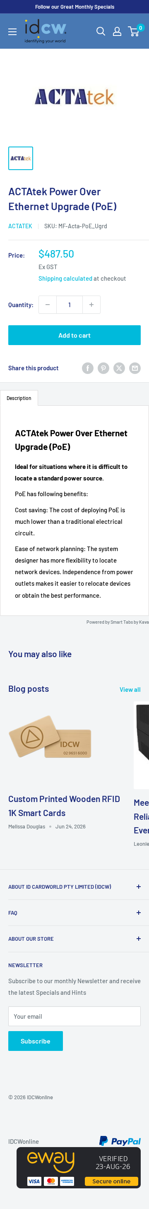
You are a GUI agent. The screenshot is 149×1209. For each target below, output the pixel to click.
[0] (134, 31)
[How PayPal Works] (120, 1141)
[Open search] (101, 31)
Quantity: (21, 304)
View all (130, 689)
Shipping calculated (65, 278)
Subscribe (35, 1041)
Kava (144, 622)
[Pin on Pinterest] (103, 368)
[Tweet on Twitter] (119, 368)
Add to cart (74, 335)
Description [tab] (19, 398)
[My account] (117, 31)
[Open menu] (12, 31)
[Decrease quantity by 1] (47, 304)
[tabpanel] (74, 510)
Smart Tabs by (125, 622)
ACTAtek (20, 225)
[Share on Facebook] (88, 368)
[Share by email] (135, 368)
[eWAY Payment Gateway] (79, 1153)
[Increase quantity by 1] (91, 304)
